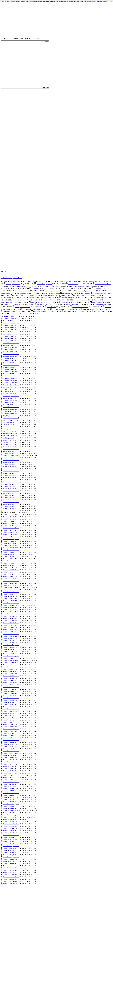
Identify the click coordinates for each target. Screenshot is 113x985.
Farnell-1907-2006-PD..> (11, 585)
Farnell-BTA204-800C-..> (11, 625)
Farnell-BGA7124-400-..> (11, 616)
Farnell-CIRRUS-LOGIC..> (11, 658)
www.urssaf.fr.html (99, 311)
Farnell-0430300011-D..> (11, 517)
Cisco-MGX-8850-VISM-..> (11, 351)
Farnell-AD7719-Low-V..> (11, 766)
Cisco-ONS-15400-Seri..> (11, 365)
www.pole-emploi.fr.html (10, 311)
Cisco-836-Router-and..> (9, 316)
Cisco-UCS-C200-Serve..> (11, 398)
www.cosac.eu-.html (22, 286)
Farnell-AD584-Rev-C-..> (11, 755)
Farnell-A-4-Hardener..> (11, 744)
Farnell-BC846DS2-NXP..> (11, 605)
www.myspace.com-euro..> (22, 307)
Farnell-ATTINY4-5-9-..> (11, 821)
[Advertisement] (44, 9)
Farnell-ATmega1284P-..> (11, 837)
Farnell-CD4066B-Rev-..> (11, 653)
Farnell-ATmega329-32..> (11, 832)
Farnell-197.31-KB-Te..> (11, 572)
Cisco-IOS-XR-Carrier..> (11, 343)
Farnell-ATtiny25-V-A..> (11, 846)
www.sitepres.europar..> (70, 311)
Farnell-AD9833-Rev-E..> (11, 779)
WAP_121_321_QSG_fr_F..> (11, 431)
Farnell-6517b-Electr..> (11, 737)
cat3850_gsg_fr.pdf (9, 442)
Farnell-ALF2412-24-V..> (11, 801)
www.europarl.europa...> (19, 295)
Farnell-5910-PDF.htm (10, 735)
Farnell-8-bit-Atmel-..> (11, 543)
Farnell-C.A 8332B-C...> (11, 642)
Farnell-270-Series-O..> (11, 574)
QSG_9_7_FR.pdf (8, 415)
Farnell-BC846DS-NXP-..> (11, 603)
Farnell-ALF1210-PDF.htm (11, 797)
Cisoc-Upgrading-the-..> (11, 413)
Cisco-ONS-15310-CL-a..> (11, 362)
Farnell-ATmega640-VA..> (11, 835)
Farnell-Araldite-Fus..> (11, 877)
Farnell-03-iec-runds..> (11, 514)
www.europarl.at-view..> (22, 291)
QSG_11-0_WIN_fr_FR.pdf (11, 420)
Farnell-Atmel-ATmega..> (11, 883)
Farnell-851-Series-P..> (11, 578)
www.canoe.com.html (65, 281)
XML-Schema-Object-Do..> (11, 433)
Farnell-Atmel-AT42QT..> (11, 881)
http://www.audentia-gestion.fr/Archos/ (11, 278)
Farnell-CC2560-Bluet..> (11, 651)
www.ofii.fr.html (51, 307)
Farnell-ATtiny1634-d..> (11, 852)
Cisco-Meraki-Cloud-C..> (11, 358)
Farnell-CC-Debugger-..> (11, 645)
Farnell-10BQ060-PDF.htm (11, 547)
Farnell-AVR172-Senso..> (11, 861)
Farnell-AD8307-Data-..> (11, 771)
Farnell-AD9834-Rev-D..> (11, 782)
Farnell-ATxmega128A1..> (11, 859)
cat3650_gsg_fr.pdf (9, 440)
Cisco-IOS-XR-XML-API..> (11, 345)
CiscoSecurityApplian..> (11, 409)
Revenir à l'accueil (34, 38)
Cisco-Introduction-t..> (11, 349)
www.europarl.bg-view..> (83, 291)
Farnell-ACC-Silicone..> (11, 751)
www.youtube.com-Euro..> (16, 314)
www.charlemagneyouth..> (44, 284)
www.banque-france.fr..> (35, 281)
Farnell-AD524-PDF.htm (10, 753)
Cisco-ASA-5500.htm (9, 321)
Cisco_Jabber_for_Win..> (11, 411)
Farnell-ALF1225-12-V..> (11, 799)
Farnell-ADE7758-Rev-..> (11, 786)
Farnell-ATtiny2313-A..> (11, 854)
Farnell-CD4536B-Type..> (11, 656)
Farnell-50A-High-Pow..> (11, 556)
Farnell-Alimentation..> (11, 863)
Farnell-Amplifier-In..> (11, 872)
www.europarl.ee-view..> (100, 293)
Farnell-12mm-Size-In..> (11, 552)
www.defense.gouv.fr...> (51, 286)
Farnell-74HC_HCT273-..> (11, 567)
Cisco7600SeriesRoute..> (11, 402)
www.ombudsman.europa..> (80, 307)
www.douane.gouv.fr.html (82, 286)
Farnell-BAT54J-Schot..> (11, 594)
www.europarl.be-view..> (52, 291)
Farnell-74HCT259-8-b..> (11, 563)
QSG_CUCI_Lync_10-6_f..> (11, 422)
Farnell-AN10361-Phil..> (11, 806)
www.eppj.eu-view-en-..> (70, 288)
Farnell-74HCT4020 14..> (11, 565)
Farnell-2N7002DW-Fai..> (11, 532)
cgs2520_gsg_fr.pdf (9, 444)
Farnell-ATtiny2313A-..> (11, 857)
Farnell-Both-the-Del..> (11, 638)
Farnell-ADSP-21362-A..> (11, 790)
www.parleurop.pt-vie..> (59, 309)
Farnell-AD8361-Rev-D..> (11, 777)
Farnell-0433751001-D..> (11, 519)
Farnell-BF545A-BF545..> (11, 614)
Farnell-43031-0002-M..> (11, 740)
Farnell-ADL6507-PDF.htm (11, 788)
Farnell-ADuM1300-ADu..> (11, 795)
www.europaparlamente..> (100, 288)
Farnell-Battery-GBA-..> (11, 636)
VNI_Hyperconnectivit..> (11, 429)
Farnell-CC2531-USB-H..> (11, 649)
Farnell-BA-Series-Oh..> (11, 592)
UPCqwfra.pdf (7, 427)
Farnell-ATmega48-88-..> (11, 828)
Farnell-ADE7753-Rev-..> (11, 784)
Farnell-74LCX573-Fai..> (11, 570)
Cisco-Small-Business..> (11, 391)
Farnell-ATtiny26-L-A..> (11, 848)
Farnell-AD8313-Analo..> (11, 775)
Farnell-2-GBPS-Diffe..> (11, 528)
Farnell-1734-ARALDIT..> (11, 583)
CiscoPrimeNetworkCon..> (11, 407)
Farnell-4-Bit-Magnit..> (11, 539)
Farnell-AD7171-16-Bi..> (11, 764)
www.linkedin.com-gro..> (12, 304)
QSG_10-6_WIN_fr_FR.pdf (11, 418)
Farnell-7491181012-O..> (11, 742)
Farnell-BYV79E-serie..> (11, 631)
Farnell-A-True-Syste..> (11, 746)
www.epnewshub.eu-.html (39, 288)
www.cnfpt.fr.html (73, 284)
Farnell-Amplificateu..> (11, 870)
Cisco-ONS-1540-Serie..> (11, 360)
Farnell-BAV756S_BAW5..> (11, 600)
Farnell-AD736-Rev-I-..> (11, 762)
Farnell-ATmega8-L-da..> (11, 824)
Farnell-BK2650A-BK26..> (11, 620)
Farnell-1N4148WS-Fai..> (11, 525)
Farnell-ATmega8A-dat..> (11, 826)
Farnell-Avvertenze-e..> (11, 589)
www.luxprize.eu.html (72, 304)
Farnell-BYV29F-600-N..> (11, 629)
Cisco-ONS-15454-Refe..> (11, 382)
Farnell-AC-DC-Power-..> (11, 748)
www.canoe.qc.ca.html (93, 281)
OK (110, 1)
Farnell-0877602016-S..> (11, 523)
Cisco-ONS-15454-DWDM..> (11, 374)
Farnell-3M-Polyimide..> (11, 534)
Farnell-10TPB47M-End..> (11, 550)
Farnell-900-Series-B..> (11, 581)
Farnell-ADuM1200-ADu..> (11, 793)
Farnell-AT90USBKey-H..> (11, 815)
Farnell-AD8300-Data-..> (11, 768)
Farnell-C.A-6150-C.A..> (11, 640)
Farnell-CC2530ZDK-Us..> (11, 647)
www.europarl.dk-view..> (69, 293)
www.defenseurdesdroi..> (8, 288)
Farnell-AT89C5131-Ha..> (12, 810)
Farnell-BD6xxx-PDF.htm (11, 612)
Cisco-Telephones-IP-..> (11, 396)
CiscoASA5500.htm (8, 404)
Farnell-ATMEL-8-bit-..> (11, 817)
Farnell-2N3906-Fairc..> (11, 530)
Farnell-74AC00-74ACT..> (11, 559)
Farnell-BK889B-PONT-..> (11, 618)
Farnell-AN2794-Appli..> (11, 804)
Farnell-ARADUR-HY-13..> (11, 808)
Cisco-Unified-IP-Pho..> (11, 400)
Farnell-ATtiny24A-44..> (11, 841)
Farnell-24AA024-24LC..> (11, 554)
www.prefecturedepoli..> (90, 309)
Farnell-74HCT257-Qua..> (11, 561)
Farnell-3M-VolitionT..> (11, 536)
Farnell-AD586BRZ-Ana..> (11, 757)
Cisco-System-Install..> (11, 393)
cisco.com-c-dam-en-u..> (11, 446)
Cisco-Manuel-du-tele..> (11, 354)
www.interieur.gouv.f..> (43, 304)
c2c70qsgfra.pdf (8, 438)
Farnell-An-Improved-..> (11, 874)
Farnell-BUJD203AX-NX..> (11, 627)
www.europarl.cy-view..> (8, 293)
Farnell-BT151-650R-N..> (11, 623)
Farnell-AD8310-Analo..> (11, 773)
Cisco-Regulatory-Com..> (11, 385)
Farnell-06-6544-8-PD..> (11, 521)
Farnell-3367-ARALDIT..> (11, 733)
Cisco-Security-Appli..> (11, 389)
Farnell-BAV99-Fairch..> (11, 598)
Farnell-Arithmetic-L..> (11, 879)
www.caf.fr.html (7, 281)
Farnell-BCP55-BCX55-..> (11, 609)
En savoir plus (103, 1)
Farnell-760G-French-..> (11, 576)
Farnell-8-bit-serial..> (11, 545)
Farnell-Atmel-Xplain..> (12, 587)
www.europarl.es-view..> (50, 295)
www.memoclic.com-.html (102, 304)
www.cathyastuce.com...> (13, 284)
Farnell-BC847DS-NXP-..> (11, 607)
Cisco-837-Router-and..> (11, 318)
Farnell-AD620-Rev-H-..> (11, 760)
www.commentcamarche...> (103, 284)
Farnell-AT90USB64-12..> (11, 813)
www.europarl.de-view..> (38, 293)
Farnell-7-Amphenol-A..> (11, 541)
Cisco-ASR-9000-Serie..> (11, 323)
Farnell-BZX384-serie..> (11, 634)
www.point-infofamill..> (29, 309)
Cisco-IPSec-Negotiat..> (11, 347)
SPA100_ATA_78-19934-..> (11, 424)
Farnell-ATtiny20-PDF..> (11, 839)
